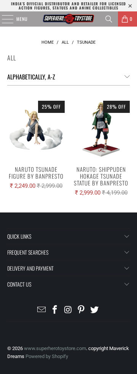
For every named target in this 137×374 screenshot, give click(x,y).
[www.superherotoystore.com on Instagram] (68, 310)
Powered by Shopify (46, 356)
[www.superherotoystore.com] (68, 19)
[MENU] (3, 19)
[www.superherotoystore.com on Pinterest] (81, 310)
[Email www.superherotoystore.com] (42, 310)
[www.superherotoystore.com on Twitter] (94, 310)
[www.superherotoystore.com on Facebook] (55, 310)
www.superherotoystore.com (55, 348)
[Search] (109, 19)
